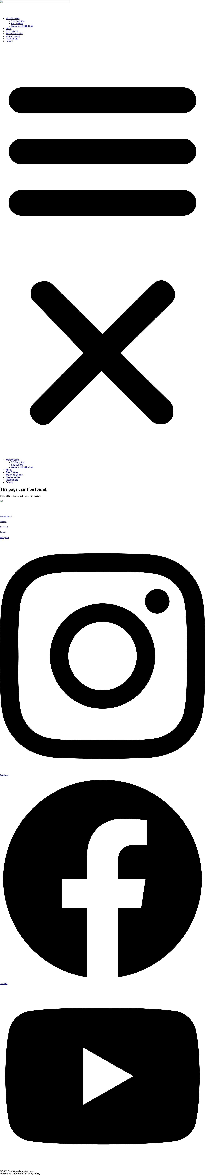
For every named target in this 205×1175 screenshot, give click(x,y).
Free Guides (12, 31)
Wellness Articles (14, 33)
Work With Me (12, 18)
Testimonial (4, 527)
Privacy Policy (32, 1173)
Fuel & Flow (17, 23)
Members (3, 522)
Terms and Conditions (11, 1173)
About (8, 28)
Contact (9, 41)
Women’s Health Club (22, 26)
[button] (102, 250)
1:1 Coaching (17, 21)
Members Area (13, 36)
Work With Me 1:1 (6, 516)
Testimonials (12, 38)
